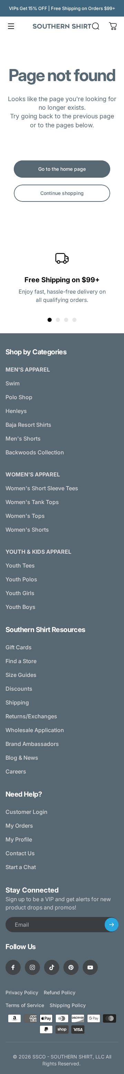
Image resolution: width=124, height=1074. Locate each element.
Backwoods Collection (35, 452)
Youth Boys (20, 606)
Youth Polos (21, 579)
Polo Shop (19, 397)
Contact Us (20, 853)
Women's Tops (25, 515)
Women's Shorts (27, 529)
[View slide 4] (74, 320)
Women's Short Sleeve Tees (42, 488)
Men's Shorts (23, 438)
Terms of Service (25, 1005)
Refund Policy (59, 992)
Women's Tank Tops (32, 502)
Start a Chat (21, 867)
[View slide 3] (66, 320)
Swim (13, 383)
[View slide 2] (58, 320)
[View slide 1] (50, 320)
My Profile (19, 839)
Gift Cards (19, 647)
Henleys (16, 410)
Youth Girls (20, 593)
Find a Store (21, 661)
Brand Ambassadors (32, 743)
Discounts (19, 688)
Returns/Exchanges (31, 716)
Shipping (17, 702)
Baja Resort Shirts (28, 424)
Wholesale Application (35, 730)
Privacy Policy (22, 992)
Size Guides (21, 674)
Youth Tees (20, 565)
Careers (16, 771)
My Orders (19, 825)
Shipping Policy (68, 1005)
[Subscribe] (111, 925)
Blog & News (22, 757)
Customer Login (27, 811)
